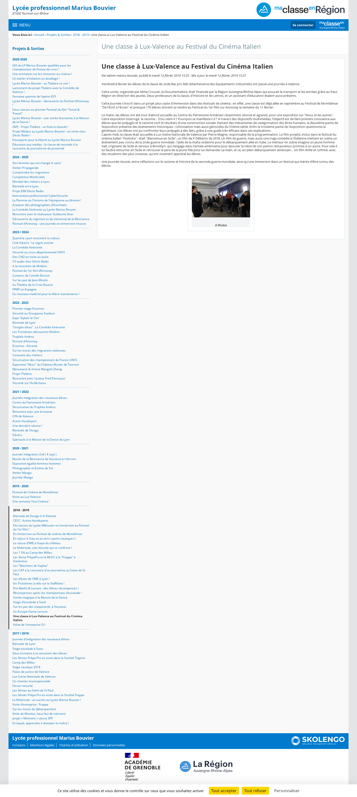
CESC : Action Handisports (30, 520)
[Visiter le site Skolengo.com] (318, 744)
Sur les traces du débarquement (34, 709)
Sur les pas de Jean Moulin (30, 280)
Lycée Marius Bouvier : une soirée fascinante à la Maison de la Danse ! (50, 120)
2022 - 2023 (20, 302)
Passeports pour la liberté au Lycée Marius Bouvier (46, 140)
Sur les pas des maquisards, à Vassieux (39, 607)
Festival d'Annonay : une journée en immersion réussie (49, 224)
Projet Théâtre (22, 374)
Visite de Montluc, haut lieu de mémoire (39, 714)
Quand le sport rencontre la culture (36, 238)
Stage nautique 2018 (26, 667)
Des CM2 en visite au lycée (30, 257)
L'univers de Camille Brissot (31, 275)
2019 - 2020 (20, 486)
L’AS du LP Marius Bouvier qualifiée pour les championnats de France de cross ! (41, 67)
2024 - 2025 (20, 157)
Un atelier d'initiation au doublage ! (36, 78)
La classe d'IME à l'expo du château (36, 543)
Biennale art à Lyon (25, 186)
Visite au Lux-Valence (26, 497)
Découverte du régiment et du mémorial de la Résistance (50, 219)
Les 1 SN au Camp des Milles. (33, 553)
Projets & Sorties (58, 35)
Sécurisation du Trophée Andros (34, 407)
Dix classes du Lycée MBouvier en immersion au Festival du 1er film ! (51, 527)
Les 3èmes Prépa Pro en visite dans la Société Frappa (48, 695)
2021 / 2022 (20, 391)
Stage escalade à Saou (27, 649)
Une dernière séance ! (27, 426)
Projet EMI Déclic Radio (27, 191)
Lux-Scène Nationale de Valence (34, 676)
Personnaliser (287, 790)
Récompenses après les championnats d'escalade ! (47, 593)
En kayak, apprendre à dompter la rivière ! (40, 723)
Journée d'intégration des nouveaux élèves (41, 639)
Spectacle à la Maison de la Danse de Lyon (41, 439)
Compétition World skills (28, 177)
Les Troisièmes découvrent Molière (36, 332)
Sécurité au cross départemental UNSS (38, 252)
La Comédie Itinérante (27, 247)
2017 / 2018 (20, 633)
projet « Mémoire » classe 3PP (32, 718)
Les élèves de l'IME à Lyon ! (31, 579)
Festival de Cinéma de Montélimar (35, 492)
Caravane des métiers (27, 355)
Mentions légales (42, 745)
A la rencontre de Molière (29, 266)
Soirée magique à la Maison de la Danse (40, 597)
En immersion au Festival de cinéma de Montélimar (47, 534)
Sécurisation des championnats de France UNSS (44, 360)
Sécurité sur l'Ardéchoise (29, 383)
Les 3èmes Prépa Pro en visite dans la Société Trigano (48, 658)
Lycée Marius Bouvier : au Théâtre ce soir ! (41, 83)
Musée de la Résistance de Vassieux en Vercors (44, 459)
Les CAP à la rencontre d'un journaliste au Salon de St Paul (49, 572)
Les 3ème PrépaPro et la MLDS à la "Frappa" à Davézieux (44, 559)
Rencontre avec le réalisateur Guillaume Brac (43, 214)
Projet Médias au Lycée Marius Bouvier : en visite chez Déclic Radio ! (48, 133)
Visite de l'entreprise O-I (29, 625)
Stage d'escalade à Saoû (29, 602)
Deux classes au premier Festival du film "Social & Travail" (46, 111)
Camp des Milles (23, 662)
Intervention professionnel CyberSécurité (40, 196)
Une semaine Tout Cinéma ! (31, 501)
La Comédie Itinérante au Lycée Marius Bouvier (44, 209)
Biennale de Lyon (23, 322)
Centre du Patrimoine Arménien (33, 402)
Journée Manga (22, 477)
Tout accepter (224, 790)
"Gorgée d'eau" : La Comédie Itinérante (38, 327)
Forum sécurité (22, 686)
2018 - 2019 (81, 35)
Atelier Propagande (25, 168)
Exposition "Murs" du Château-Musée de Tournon (45, 364)
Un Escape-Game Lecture (30, 611)
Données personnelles (109, 745)
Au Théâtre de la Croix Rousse (32, 285)
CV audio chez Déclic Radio (30, 261)
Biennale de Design (25, 430)
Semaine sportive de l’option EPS (34, 96)
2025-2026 (19, 59)
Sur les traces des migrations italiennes (39, 350)
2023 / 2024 (20, 232)
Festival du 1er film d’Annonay (32, 271)
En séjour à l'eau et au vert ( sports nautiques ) (44, 538)
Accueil (39, 35)
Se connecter (303, 25)
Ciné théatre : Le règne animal (32, 243)
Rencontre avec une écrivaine (32, 412)
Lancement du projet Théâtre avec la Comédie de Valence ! (45, 90)
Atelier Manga (22, 473)
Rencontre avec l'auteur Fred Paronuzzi (38, 378)
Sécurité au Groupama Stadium (33, 313)
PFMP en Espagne (24, 289)
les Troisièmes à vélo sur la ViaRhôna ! (38, 583)
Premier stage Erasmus (28, 308)
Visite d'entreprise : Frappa (30, 704)
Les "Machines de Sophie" (30, 566)
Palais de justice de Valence (31, 672)
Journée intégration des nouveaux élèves (39, 398)
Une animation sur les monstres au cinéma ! (42, 74)
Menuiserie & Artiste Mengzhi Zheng (37, 369)
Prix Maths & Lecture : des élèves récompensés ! (45, 588)
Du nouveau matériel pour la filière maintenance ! (45, 294)
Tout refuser (255, 790)
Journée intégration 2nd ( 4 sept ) (34, 454)
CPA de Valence (22, 416)
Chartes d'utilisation (73, 745)
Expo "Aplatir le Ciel (25, 318)
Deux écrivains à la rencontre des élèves (39, 653)
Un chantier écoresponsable (31, 681)
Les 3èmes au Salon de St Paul (32, 690)
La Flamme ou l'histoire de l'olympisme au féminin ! (46, 200)
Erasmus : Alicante (24, 346)
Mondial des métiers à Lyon (31, 182)
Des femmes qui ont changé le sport (36, 163)
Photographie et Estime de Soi (32, 468)
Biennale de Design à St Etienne (34, 516)
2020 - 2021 (20, 448)
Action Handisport (24, 421)
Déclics (17, 435)
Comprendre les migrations (31, 172)
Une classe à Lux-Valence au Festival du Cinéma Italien (47, 618)
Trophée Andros (23, 337)
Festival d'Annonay (24, 341)
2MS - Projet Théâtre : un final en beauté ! (40, 127)
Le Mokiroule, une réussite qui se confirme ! (42, 548)
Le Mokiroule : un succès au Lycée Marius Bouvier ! (46, 700)
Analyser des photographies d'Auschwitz (39, 205)
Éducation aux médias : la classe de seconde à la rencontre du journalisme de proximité (45, 146)
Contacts (18, 745)
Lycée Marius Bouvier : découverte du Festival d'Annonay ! (50, 103)
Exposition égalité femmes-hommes (36, 463)
